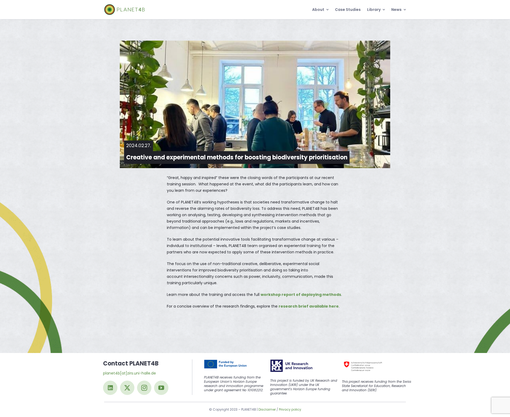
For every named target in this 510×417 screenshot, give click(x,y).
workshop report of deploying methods (301, 294)
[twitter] (127, 388)
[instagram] (144, 388)
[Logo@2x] (124, 6)
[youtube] (161, 388)
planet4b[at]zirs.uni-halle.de (129, 373)
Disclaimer (267, 409)
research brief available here (309, 306)
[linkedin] (110, 388)
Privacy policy (290, 409)
